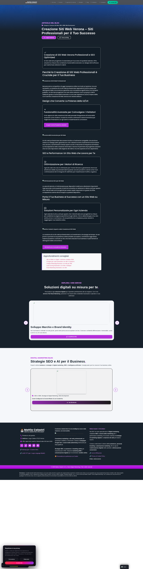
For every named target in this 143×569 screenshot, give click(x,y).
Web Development (70, 25)
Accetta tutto (19, 562)
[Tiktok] (25, 445)
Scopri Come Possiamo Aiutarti (56, 125)
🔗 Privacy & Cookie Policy (97, 456)
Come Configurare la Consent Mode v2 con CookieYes (47, 398)
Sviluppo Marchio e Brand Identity (51, 327)
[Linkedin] (33, 445)
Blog (88, 2)
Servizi (60, 2)
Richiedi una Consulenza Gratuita (55, 247)
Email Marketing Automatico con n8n (56, 267)
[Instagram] (21, 445)
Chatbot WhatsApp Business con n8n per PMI (59, 263)
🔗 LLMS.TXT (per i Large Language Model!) (32, 453)
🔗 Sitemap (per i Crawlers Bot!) (29, 449)
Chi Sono (54, 2)
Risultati (81, 2)
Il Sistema (94, 2)
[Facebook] (37, 445)
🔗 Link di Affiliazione (96, 453)
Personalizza (12, 559)
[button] (26, 323)
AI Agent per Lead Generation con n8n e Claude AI (60, 261)
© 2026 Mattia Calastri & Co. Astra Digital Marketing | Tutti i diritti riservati (71, 467)
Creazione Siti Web (54, 25)
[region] (19, 555)
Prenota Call (113, 2)
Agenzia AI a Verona (71, 2)
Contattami (103, 2)
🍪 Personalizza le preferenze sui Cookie (66, 456)
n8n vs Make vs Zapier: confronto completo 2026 (60, 259)
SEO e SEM (62, 25)
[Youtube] (29, 445)
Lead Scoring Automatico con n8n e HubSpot (58, 265)
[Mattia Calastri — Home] (31, 2)
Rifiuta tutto (26, 559)
